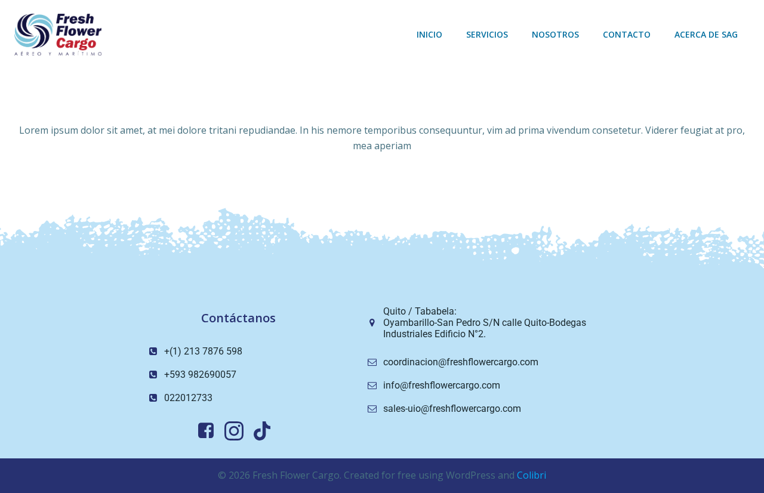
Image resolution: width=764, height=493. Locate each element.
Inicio (429, 34)
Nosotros (555, 34)
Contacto (627, 34)
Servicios (487, 34)
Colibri (531, 475)
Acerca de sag (706, 34)
